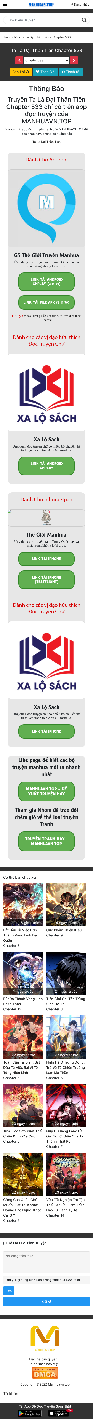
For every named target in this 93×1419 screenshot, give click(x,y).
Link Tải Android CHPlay (47, 466)
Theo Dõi (47, 72)
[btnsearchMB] (84, 20)
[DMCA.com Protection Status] (45, 1372)
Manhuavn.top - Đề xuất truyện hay (46, 791)
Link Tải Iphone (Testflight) (46, 580)
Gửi (45, 1301)
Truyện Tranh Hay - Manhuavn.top (46, 841)
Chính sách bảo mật (43, 1364)
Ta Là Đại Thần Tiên (46, 141)
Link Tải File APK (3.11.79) (46, 302)
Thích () (73, 72)
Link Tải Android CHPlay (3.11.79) (47, 282)
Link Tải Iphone (46, 559)
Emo (9, 1291)
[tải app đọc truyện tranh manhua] (40, 4)
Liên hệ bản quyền (43, 1359)
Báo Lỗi (19, 72)
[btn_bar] (5, 4)
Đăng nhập (81, 4)
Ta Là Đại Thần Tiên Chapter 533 (46, 50)
